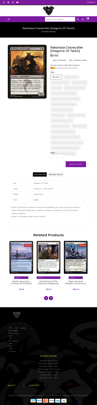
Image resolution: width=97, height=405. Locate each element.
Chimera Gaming (48, 32)
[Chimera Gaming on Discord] (17, 2)
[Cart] (87, 19)
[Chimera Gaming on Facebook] (4, 2)
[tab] (40, 174)
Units (52, 153)
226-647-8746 (16, 331)
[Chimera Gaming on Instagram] (13, 2)
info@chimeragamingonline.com (22, 328)
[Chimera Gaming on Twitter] (8, 2)
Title (52, 72)
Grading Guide (80, 60)
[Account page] (82, 19)
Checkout (91, 2)
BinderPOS (83, 395)
